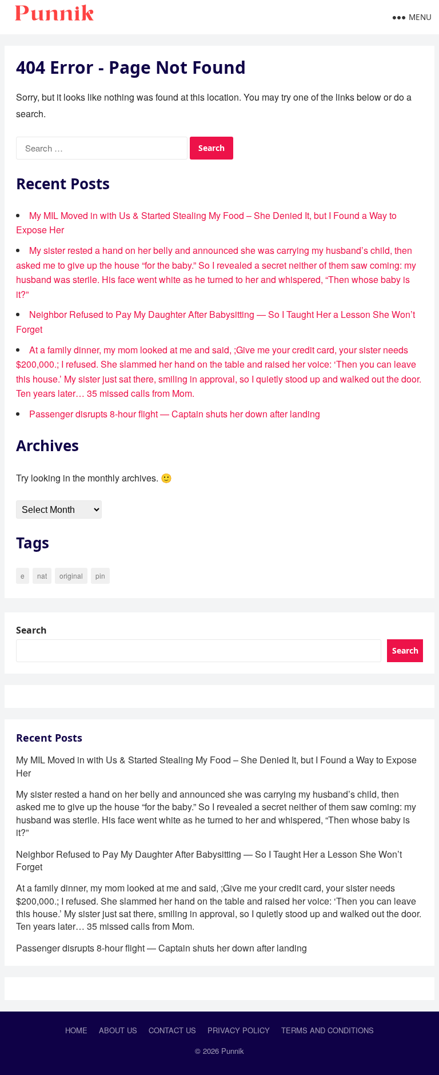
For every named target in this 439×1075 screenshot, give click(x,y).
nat (42, 575)
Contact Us (172, 1030)
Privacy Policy (238, 1030)
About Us (118, 1030)
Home (76, 1030)
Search (31, 630)
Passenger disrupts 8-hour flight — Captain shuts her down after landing (174, 413)
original (71, 575)
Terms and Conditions (327, 1030)
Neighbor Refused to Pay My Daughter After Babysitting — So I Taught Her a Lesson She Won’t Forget (209, 860)
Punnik (232, 1050)
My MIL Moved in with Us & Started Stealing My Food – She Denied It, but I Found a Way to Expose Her (216, 766)
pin (100, 575)
